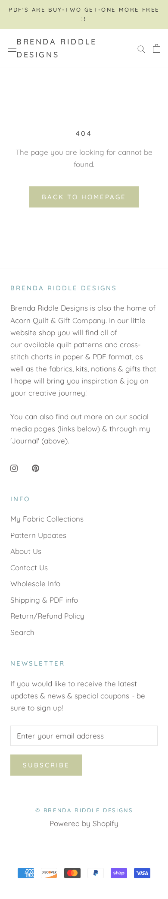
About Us (25, 551)
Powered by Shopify (84, 823)
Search (22, 632)
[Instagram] (14, 467)
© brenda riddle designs (84, 810)
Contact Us (29, 567)
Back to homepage (84, 197)
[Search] (141, 48)
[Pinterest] (35, 467)
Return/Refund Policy (47, 615)
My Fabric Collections (47, 518)
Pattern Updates (38, 535)
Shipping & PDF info (44, 599)
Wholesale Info (35, 583)
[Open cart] (156, 48)
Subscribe (46, 765)
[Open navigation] (12, 48)
